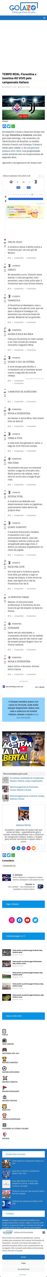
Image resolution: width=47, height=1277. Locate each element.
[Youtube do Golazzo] (27, 920)
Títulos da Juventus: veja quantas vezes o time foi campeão (28, 1192)
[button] (44, 1232)
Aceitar (23, 1257)
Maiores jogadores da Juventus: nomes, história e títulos (27, 797)
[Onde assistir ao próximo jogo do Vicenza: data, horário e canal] (6, 988)
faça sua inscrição (28, 716)
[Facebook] (13, 848)
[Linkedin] (18, 848)
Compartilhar (19, 258)
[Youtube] (28, 848)
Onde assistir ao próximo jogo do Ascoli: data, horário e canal (28, 951)
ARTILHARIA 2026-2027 (10, 1053)
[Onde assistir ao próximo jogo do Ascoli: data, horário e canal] (6, 954)
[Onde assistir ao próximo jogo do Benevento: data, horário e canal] (6, 965)
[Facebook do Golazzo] (20, 920)
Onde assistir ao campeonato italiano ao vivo (28, 1162)
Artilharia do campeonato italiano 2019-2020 (27, 1202)
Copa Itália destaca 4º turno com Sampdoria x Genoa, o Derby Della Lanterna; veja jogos (25, 1183)
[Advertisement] (23, 47)
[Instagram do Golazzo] (12, 920)
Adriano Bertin (25, 87)
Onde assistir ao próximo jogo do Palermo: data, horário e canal (28, 996)
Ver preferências (23, 1269)
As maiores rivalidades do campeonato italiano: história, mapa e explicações (27, 779)
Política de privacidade (22, 1274)
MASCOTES (6, 1109)
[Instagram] (23, 848)
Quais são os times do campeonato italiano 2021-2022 (25, 1172)
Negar (23, 1263)
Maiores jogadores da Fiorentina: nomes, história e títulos (24, 788)
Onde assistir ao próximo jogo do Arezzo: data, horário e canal (28, 973)
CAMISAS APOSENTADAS (11, 1119)
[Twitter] (35, 920)
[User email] (34, 848)
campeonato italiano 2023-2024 (20, 149)
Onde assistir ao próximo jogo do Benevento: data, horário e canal (27, 962)
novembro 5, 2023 (10, 87)
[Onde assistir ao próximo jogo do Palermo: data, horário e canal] (6, 999)
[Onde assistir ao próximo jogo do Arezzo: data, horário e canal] (6, 977)
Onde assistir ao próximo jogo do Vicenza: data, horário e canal (28, 985)
